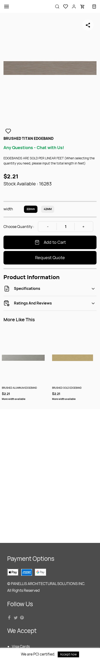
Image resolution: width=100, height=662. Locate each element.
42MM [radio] (48, 209)
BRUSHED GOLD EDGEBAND (67, 387)
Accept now (68, 654)
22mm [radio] (31, 209)
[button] (64, 6)
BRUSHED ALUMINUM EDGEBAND (19, 387)
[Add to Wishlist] (8, 131)
